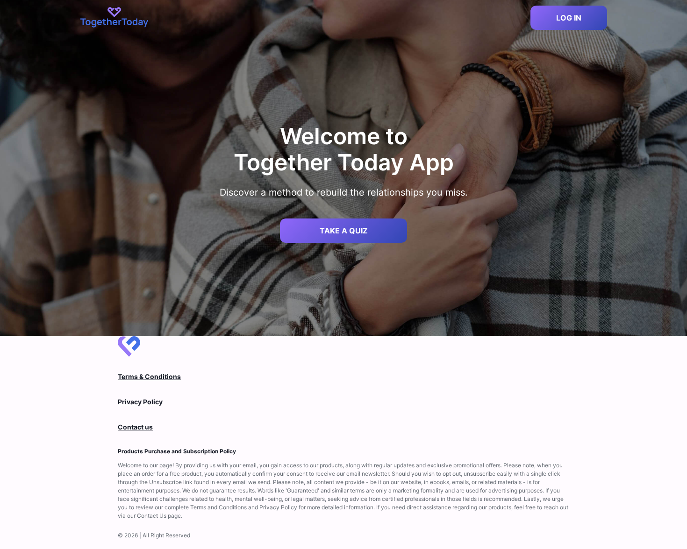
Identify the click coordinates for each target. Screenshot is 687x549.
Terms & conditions (149, 376)
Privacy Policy (140, 402)
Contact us (135, 427)
